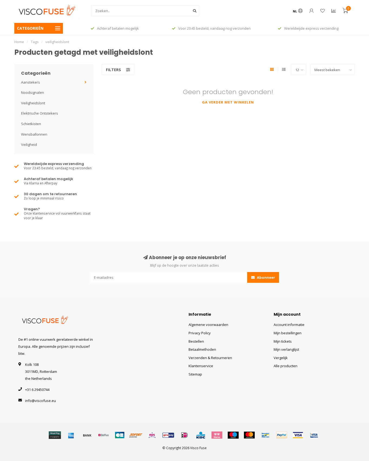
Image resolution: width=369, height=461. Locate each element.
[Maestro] (233, 435)
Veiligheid (29, 144)
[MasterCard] (249, 435)
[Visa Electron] (314, 435)
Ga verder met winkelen (228, 102)
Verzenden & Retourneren (210, 357)
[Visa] (298, 435)
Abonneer (265, 277)
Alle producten (285, 365)
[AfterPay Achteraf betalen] (55, 435)
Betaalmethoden (202, 349)
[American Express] (71, 435)
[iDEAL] (184, 435)
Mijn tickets (283, 341)
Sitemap (195, 374)
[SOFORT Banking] (136, 435)
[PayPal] (282, 435)
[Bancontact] (265, 435)
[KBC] (200, 435)
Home (19, 41)
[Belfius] (103, 435)
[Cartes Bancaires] (119, 435)
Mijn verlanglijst (286, 349)
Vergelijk (281, 357)
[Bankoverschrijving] (87, 435)
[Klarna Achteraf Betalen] (217, 435)
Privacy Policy (200, 333)
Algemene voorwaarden (208, 324)
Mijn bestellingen (287, 333)
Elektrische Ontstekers (39, 113)
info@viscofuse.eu (40, 400)
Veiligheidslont (33, 103)
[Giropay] (168, 435)
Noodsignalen (32, 92)
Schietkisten (31, 123)
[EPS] (152, 435)
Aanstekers (30, 82)
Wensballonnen (34, 134)
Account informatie (289, 324)
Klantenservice (201, 365)
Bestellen (196, 341)
